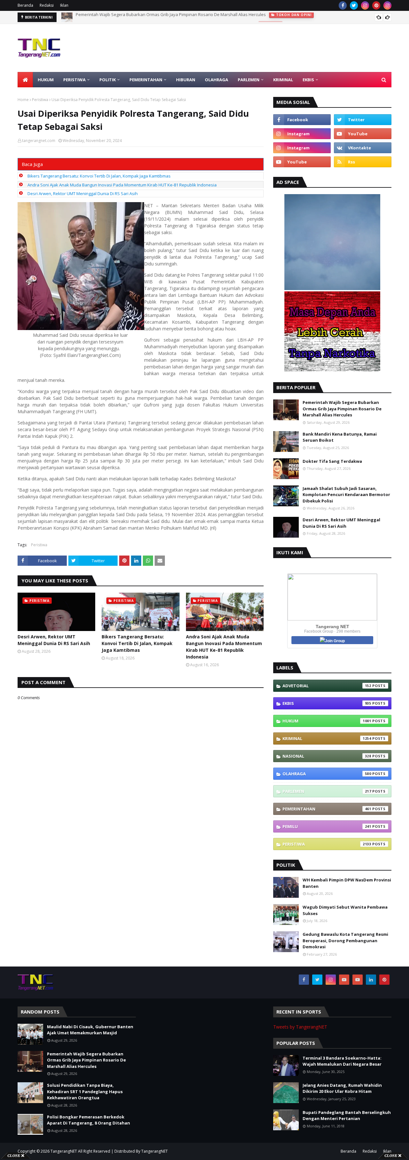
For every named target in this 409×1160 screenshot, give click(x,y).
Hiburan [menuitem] (185, 80)
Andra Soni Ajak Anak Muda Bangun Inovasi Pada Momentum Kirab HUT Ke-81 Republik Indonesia (122, 185)
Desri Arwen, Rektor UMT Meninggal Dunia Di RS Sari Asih (82, 193)
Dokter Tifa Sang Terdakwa (332, 461)
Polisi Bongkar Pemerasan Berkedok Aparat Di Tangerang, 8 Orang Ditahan (88, 1120)
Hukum (326, 721)
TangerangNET (63, 1151)
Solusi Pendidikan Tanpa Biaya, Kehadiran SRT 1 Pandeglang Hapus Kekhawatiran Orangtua (165, 17)
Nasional (326, 756)
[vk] (362, 147)
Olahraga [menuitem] (216, 80)
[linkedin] (371, 980)
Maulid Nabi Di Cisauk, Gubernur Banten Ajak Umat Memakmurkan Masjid (90, 1030)
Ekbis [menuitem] (308, 80)
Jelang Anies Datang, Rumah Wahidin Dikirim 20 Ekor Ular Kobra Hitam (342, 1088)
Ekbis (326, 703)
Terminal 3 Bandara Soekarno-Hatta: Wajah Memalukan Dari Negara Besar (342, 1061)
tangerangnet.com (38, 140)
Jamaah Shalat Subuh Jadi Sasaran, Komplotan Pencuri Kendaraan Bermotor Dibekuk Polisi (346, 494)
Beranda (25, 5)
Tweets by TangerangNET (300, 1027)
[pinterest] (376, 5)
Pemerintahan (326, 809)
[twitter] (354, 5)
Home (23, 99)
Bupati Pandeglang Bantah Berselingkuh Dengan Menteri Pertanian (347, 1115)
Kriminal (326, 738)
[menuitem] (25, 79)
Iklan (64, 5)
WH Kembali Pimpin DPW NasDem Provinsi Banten (347, 883)
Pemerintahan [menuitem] (145, 80)
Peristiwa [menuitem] (74, 80)
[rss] (362, 161)
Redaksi (47, 5)
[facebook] (343, 5)
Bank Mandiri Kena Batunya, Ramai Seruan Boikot (340, 437)
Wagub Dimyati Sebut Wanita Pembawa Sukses (345, 910)
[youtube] (362, 133)
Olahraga (326, 774)
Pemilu (326, 826)
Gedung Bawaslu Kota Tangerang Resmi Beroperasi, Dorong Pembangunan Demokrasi (345, 940)
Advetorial (326, 686)
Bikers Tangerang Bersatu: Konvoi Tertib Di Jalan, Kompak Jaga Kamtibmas (99, 176)
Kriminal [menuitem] (283, 80)
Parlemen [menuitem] (248, 80)
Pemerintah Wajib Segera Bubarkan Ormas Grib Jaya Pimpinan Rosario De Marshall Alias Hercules (342, 408)
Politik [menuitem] (107, 80)
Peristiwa (40, 99)
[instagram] (365, 5)
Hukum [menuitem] (46, 80)
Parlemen (326, 791)
